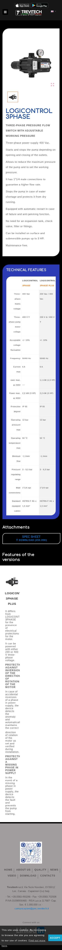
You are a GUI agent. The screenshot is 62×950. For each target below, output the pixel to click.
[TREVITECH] (29, 12)
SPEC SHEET (31, 536)
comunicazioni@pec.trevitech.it (32, 908)
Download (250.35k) (31, 540)
